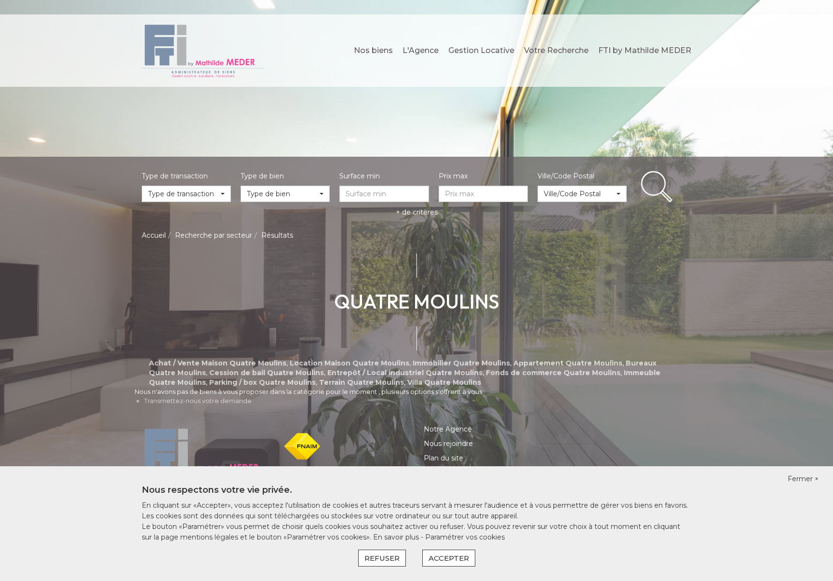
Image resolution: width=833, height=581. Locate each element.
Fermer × (803, 478)
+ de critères (417, 212)
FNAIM (302, 446)
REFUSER (382, 558)
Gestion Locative (481, 50)
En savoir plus (397, 537)
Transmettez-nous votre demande (198, 401)
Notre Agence (448, 429)
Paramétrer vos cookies (465, 537)
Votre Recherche (556, 50)
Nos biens (373, 50)
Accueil (154, 235)
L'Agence (421, 50)
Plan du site (443, 458)
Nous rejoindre (448, 443)
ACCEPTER (449, 558)
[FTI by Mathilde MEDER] (203, 50)
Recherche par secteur (213, 235)
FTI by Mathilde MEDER (644, 50)
